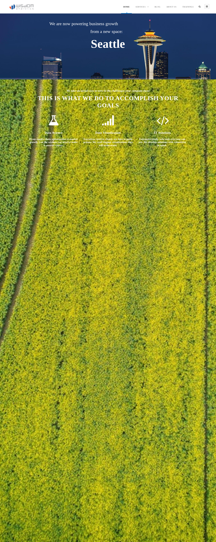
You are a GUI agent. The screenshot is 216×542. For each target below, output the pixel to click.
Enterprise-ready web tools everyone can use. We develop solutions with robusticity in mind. (162, 142)
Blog (157, 7)
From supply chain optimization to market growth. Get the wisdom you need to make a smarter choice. (53, 142)
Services (140, 7)
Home (126, 7)
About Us (171, 7)
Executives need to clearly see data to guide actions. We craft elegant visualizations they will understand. (108, 142)
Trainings (188, 7)
